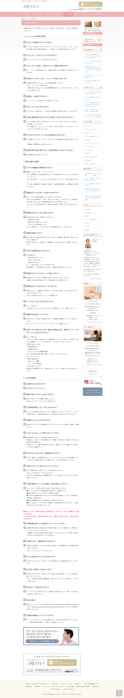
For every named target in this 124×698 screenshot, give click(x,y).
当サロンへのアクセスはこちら (94, 364)
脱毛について (88, 133)
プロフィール (46, 686)
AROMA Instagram (55, 689)
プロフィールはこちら (96, 278)
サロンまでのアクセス (90, 146)
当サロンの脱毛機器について (92, 136)
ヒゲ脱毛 (87, 223)
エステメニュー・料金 (90, 129)
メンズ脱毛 (87, 226)
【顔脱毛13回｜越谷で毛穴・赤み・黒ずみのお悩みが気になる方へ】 (93, 190)
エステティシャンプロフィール (92, 143)
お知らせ (87, 216)
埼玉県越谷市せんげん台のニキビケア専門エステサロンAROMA (60, 694)
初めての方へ (88, 126)
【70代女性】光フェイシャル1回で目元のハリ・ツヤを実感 (93, 174)
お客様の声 (87, 153)
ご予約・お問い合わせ (90, 163)
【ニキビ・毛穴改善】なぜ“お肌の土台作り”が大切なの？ (93, 179)
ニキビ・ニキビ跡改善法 (90, 219)
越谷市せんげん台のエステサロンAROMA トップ (37, 683)
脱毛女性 (87, 229)
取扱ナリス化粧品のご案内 (91, 157)
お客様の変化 (88, 139)
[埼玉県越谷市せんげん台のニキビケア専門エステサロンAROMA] (30, 6)
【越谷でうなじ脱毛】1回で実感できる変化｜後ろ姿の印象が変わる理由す (93, 197)
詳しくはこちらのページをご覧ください (40, 550)
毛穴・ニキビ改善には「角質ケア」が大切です (93, 184)
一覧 (101, 49)
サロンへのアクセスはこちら (95, 322)
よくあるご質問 (88, 150)
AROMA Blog (88, 160)
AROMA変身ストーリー (90, 212)
